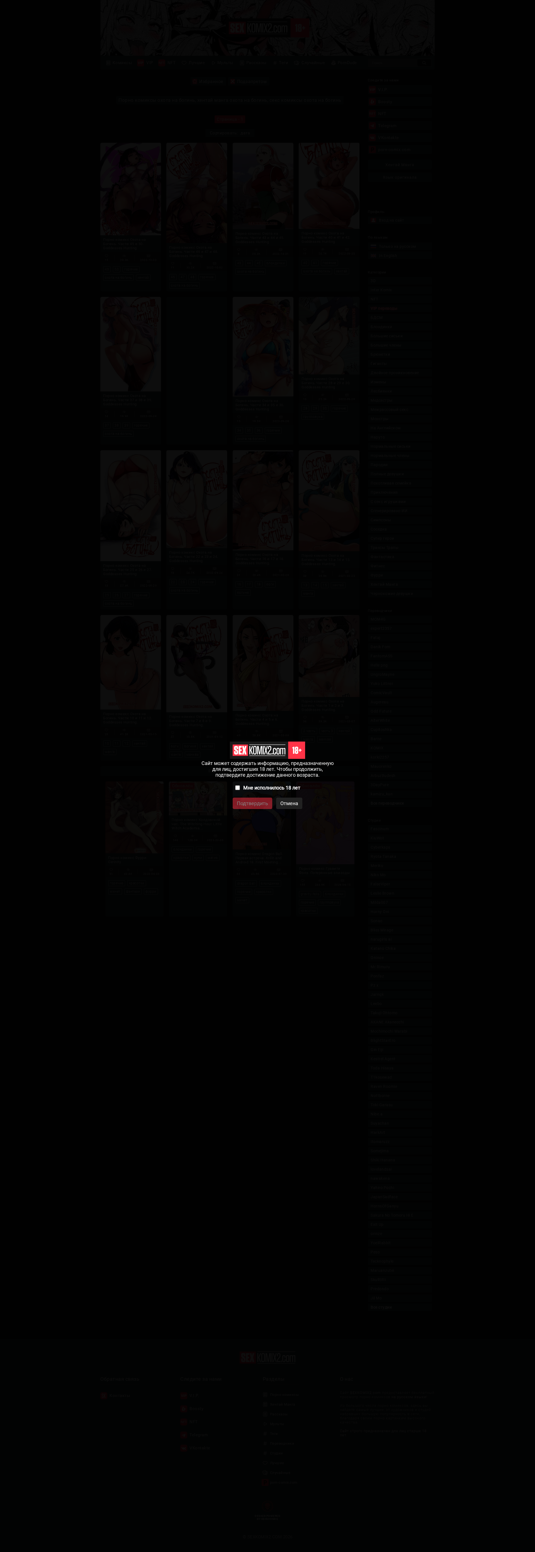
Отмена (289, 803)
